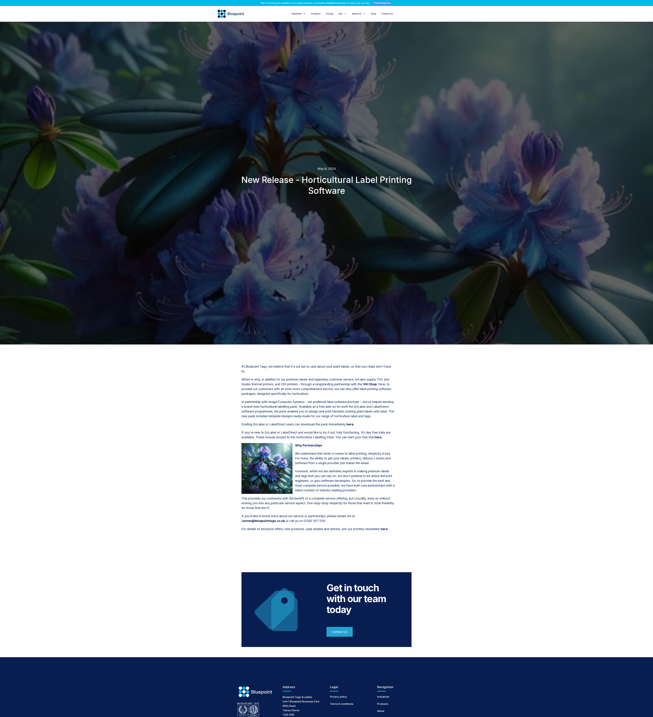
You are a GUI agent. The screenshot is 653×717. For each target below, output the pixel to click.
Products (316, 13)
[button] (298, 14)
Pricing (329, 13)
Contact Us (387, 13)
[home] (231, 14)
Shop (373, 13)
